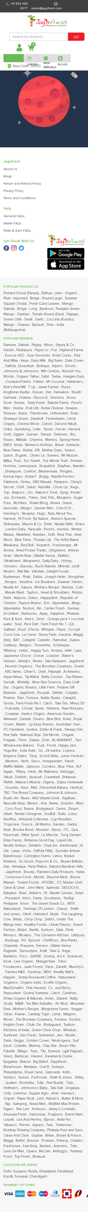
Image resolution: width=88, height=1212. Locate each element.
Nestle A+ (11, 587)
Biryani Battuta (72, 861)
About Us (10, 169)
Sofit (52, 534)
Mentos (51, 440)
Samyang (20, 1104)
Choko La (38, 455)
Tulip (41, 1083)
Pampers (61, 482)
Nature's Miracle (28, 782)
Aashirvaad (69, 845)
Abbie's (35, 893)
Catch (48, 703)
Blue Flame (12, 450)
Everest (54, 1051)
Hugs (41, 513)
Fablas (39, 381)
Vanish (9, 350)
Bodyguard (53, 1024)
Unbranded (59, 413)
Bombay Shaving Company (25, 1130)
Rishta (28, 450)
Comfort (30, 471)
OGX (20, 487)
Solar (74, 413)
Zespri (73, 808)
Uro (30, 492)
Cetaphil (29, 640)
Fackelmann (55, 418)
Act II (61, 956)
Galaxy (34, 740)
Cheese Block (28, 424)
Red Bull (27, 545)
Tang (33, 756)
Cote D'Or (64, 508)
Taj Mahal (32, 677)
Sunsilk (9, 682)
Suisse (24, 1077)
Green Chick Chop (46, 1030)
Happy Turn (40, 650)
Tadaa (56, 376)
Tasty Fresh (36, 403)
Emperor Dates (16, 756)
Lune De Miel (14, 1151)
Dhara (79, 524)
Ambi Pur (64, 1119)
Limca (58, 856)
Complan (12, 714)
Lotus (73, 814)
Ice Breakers (45, 582)
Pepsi (61, 629)
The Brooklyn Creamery (54, 666)
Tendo (48, 429)
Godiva (32, 729)
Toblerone (63, 1125)
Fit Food (25, 518)
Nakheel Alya (31, 735)
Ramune (10, 345)
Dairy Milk (39, 360)
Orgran (9, 1098)
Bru (73, 434)
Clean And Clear (17, 1135)
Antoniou (61, 1146)
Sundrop (35, 972)
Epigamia (11, 1061)
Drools (71, 366)
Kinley (26, 482)
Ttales (33, 497)
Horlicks (10, 466)
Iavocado (11, 508)
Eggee (19, 434)
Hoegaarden (52, 761)
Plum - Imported (16, 298)
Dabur (33, 598)
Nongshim (76, 577)
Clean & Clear (15, 887)
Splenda (53, 887)
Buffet (21, 1140)
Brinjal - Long (27, 309)
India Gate (28, 750)
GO (76, 37)
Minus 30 (77, 703)
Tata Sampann (56, 661)
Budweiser (12, 577)
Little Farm (47, 687)
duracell (35, 777)
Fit (46, 893)
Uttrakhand (12, 561)
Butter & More (72, 1098)
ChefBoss (51, 940)
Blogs (8, 176)
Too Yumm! (32, 461)
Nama (54, 803)
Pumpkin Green (68, 309)
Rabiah (24, 345)
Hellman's (11, 1088)
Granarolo (75, 956)
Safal (45, 376)
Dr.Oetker (11, 613)
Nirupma (28, 513)
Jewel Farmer (49, 387)
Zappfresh (59, 1061)
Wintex (77, 529)
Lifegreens (57, 550)
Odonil (47, 424)
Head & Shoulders (55, 592)
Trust (41, 745)
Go (41, 750)
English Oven (14, 1024)
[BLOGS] (62, 58)
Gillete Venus (61, 946)
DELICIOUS (71, 887)
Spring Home (70, 440)
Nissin (57, 830)
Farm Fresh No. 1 (54, 624)
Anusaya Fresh (16, 1114)
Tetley (79, 1077)
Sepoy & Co (65, 345)
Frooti (52, 745)
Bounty (29, 872)
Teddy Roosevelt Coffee (37, 977)
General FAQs (14, 216)
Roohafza (27, 1083)
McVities (20, 503)
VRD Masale (43, 482)
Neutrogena (61, 1040)
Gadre (72, 824)
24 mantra (53, 750)
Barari (60, 445)
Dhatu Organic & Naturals (24, 998)
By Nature (41, 518)
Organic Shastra (24, 687)
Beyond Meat (58, 877)
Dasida (26, 719)
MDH (48, 972)
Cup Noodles (62, 819)
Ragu (74, 487)
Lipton (9, 455)
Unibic (24, 650)
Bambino (11, 956)
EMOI (8, 445)
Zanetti (61, 967)
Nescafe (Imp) (15, 803)
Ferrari (61, 429)
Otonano (11, 566)
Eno (47, 603)
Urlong (66, 561)
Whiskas (70, 1030)
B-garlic (21, 455)
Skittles (64, 556)
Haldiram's (75, 381)
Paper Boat (26, 1098)
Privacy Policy (13, 191)
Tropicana (12, 824)
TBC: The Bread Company (24, 793)
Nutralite (45, 487)
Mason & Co (32, 524)
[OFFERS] (32, 58)
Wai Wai (23, 571)
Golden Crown (38, 1040)
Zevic (41, 619)
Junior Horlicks (72, 756)
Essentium (26, 366)
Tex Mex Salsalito (40, 1003)
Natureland (12, 909)
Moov (49, 345)
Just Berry (63, 988)
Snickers (57, 397)
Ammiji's (24, 661)
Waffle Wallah (14, 766)
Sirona (9, 703)
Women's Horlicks (39, 445)
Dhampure (13, 471)
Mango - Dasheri (17, 314)
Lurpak (9, 1119)
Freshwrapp (62, 545)
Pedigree (11, 903)
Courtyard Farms (18, 381)
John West (36, 887)
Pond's (49, 529)
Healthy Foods (36, 924)
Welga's (25, 645)
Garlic (40, 319)
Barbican (22, 1056)
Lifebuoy (77, 935)
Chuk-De (51, 845)
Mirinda (64, 566)
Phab (27, 577)
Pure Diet (31, 624)
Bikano (33, 803)
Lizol (41, 1098)
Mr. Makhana (48, 771)
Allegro (26, 508)
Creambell (52, 777)
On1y (8, 1093)
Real (7, 830)
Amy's (30, 619)
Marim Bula (23, 556)
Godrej (49, 956)
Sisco (36, 761)
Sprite (40, 708)
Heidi (32, 771)
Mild (34, 787)
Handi (70, 761)
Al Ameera (71, 671)
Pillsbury (10, 650)
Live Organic (24, 961)
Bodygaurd (45, 808)
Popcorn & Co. (47, 861)
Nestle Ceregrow (28, 814)
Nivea (26, 798)
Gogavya (72, 1088)
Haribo (77, 582)
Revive (20, 403)
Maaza (9, 534)
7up (7, 492)
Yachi (25, 761)
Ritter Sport (31, 835)
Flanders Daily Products (55, 872)
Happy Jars (67, 745)
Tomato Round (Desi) (48, 314)
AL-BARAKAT (62, 740)
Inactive (63, 529)
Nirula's (10, 571)
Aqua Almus (13, 677)
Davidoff (37, 418)
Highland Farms (71, 350)
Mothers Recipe (47, 587)
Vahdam (38, 571)
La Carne (29, 634)
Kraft (44, 951)
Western (12, 761)
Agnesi (38, 1125)
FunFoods (39, 1077)
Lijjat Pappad (73, 1051)
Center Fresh (54, 608)
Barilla (35, 930)
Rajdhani (69, 798)
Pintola (77, 592)
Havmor (37, 1056)
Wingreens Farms (55, 1009)
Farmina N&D (15, 972)
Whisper (48, 629)
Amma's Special (63, 518)
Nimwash (11, 719)
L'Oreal (27, 708)
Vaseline (26, 582)
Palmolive (60, 640)
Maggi (9, 1140)
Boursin (33, 1140)
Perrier (25, 1125)
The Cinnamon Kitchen (52, 935)
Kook (8, 961)
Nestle (70, 1035)
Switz (62, 814)
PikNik (9, 782)
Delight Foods (58, 571)
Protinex (48, 1140)
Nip (8, 1104)
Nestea (46, 1146)
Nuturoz (20, 598)
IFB (38, 450)
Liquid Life (65, 840)
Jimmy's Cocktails (62, 1109)
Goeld (79, 666)
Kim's (27, 898)
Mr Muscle (70, 455)
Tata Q (55, 951)
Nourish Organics (19, 666)
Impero (58, 366)
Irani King (30, 1146)
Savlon (70, 450)
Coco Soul (13, 808)
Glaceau (27, 566)
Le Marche (50, 835)
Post (18, 461)
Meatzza (31, 1067)
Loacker (53, 656)
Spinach (38, 325)
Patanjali (55, 671)
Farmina (61, 1019)
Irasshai (65, 634)
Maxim (21, 724)
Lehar (57, 1014)
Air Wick (62, 1003)
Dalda (38, 577)
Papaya (73, 314)
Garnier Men (44, 508)
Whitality (24, 682)
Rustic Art (11, 798)
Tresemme (42, 645)
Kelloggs (68, 771)
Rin (39, 608)
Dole (46, 740)
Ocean (39, 656)
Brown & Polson (69, 1135)
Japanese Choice (18, 656)
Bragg (44, 476)
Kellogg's (60, 1151)
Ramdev (39, 534)
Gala (60, 930)
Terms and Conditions (20, 198)
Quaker (11, 1083)
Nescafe (35, 529)
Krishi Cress (62, 355)
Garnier (33, 434)
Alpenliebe (12, 608)
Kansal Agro (13, 476)
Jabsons (33, 766)
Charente (11, 946)
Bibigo (23, 1051)
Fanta (37, 898)
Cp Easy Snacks (41, 724)
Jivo (60, 1035)
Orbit (42, 671)
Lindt (76, 566)
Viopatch (43, 545)
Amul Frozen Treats (31, 550)
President (13, 898)
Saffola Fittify (44, 851)
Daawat (64, 582)
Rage (66, 951)
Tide (74, 1146)
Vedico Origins (33, 714)
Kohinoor (39, 1109)
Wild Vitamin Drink (46, 798)
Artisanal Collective (34, 819)
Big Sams (56, 360)
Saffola (11, 366)
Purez (66, 387)
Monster (43, 830)
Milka (8, 461)
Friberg (63, 1140)
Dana (49, 967)
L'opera (69, 750)
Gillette (58, 693)
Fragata (10, 740)
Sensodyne (28, 951)
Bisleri (23, 930)
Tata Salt (57, 1088)
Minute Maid (15, 592)
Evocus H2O (15, 355)
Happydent (49, 598)
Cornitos (49, 766)
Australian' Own (68, 724)
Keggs (19, 1040)
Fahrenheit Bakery (54, 787)
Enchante (19, 497)
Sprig (64, 492)
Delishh (21, 777)
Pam (21, 698)
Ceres (61, 808)
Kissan (38, 392)
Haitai (80, 872)
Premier (77, 461)
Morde (9, 376)
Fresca (27, 824)
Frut (54, 350)
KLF (79, 766)
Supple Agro (39, 1093)
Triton (22, 740)
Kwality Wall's (64, 972)
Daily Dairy (50, 561)
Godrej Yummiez (36, 993)
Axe (7, 866)
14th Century (50, 371)
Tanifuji (69, 898)
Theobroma (39, 413)
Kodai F (31, 476)
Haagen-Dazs (73, 376)
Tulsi (70, 1083)
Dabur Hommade (70, 782)
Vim (49, 392)
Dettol (50, 919)
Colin (79, 587)
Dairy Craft (71, 682)
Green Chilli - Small (18, 319)
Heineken (62, 392)
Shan (23, 893)
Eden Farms (13, 840)
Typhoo (33, 592)
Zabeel (62, 998)
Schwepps (62, 645)
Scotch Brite (49, 756)
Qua (75, 830)
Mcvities (25, 935)
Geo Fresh (28, 1035)
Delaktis (35, 845)
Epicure (34, 940)
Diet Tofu (48, 497)
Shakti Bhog (39, 503)
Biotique (43, 366)
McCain (45, 1151)
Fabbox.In (11, 482)
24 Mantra (43, 824)
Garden (59, 824)
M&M (19, 1003)
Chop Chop (33, 919)
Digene (49, 782)
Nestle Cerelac (62, 893)
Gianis (67, 503)
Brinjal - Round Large (46, 298)
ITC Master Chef (70, 882)
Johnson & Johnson (62, 793)
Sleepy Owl (74, 729)
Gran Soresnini (39, 355)
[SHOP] (14, 58)
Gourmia (12, 787)
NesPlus (10, 819)
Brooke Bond (23, 830)
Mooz (8, 540)
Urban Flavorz (60, 924)
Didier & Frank (51, 729)
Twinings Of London (39, 909)
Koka (67, 719)
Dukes (75, 640)
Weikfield (23, 534)
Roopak (43, 693)
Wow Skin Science (47, 682)
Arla (44, 803)
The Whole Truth (55, 461)
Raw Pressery (72, 708)
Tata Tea (62, 703)
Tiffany (20, 771)
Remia (55, 503)
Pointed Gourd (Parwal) (22, 293)
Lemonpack (28, 466)
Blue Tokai (23, 540)
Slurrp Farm (48, 634)
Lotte (37, 429)
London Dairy (16, 529)
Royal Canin (34, 1072)
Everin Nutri (74, 1114)
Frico (23, 956)
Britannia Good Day (39, 840)
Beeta (38, 661)
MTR (72, 903)
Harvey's (68, 1093)
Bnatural (39, 1156)
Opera (31, 1151)
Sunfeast (11, 1035)
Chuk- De (34, 1024)
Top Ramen (74, 677)
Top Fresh (22, 1156)
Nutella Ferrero (63, 476)
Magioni (70, 1014)
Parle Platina (38, 866)
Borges (11, 582)
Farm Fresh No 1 (29, 703)
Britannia (69, 777)
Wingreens (32, 561)
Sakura (27, 587)
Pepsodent (13, 993)
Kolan (50, 998)
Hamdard (41, 914)
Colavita (20, 1046)
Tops (34, 1051)
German (73, 608)
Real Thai (65, 534)
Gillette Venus (45, 556)
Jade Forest (34, 967)
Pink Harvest (36, 988)
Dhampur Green (16, 418)
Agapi (9, 771)
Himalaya (19, 866)
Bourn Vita (67, 1046)
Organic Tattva (28, 376)
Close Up (61, 487)
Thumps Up (42, 540)
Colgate (72, 693)
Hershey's (12, 513)
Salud (31, 487)
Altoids (39, 877)
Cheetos (36, 440)
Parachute (12, 835)
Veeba (18, 408)
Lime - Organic (66, 293)
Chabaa (25, 397)
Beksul (25, 1061)
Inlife (69, 650)
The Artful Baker (67, 540)
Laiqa (16, 851)
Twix (50, 1125)
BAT (17, 640)
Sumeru (53, 455)
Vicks (27, 851)
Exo (7, 687)
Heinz (8, 1056)
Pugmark (11, 951)
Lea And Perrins (29, 1119)
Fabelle (10, 1051)
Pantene (53, 708)
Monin (9, 1019)
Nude (55, 914)
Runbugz (12, 940)
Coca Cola (12, 634)
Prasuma (27, 946)
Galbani (10, 629)
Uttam (8, 814)
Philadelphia (13, 1072)
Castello (44, 640)
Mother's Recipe (26, 1009)
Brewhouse (13, 1067)
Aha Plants (69, 940)
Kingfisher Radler (17, 392)
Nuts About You (60, 513)
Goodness (53, 898)
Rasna (29, 808)
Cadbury (11, 645)
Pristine (10, 698)
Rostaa (57, 650)
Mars (80, 803)
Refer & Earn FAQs (17, 230)
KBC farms (13, 671)
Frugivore (56, 1114)
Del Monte (51, 735)
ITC (67, 830)
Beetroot (47, 309)
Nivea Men (38, 1104)
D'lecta (34, 629)
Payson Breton (30, 603)
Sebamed (47, 1035)
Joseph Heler (56, 577)
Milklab (22, 440)
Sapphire (57, 613)
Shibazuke (12, 524)
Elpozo (49, 1119)
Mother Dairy (52, 450)
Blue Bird (54, 719)
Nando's (53, 1098)
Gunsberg (23, 429)
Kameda (73, 445)
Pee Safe (11, 735)
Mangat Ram (46, 961)
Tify (43, 1051)
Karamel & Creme (59, 1056)
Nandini (78, 466)
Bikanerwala (48, 471)
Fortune (32, 698)
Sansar (46, 434)
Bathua (47, 293)
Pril (24, 940)
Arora (71, 397)
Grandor (67, 803)
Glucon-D (41, 397)
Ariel (55, 1093)
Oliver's (30, 671)
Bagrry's (19, 492)
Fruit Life (33, 408)
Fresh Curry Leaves (45, 303)
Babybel (10, 893)
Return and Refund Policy (22, 183)
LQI (72, 624)
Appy (44, 613)
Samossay (37, 1114)
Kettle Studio (51, 698)
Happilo (10, 977)
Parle (8, 598)
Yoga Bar (11, 750)
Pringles (66, 471)
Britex (50, 1135)
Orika (8, 429)
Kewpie (72, 408)
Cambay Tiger (39, 1014)
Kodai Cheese (52, 408)
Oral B (44, 1067)
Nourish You (71, 371)
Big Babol (41, 1061)
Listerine (20, 1093)
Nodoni (29, 608)
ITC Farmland (14, 729)
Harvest (10, 518)
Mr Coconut (55, 381)
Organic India (31, 982)
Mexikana (11, 545)
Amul (25, 787)
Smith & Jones (61, 1077)
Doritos (75, 1019)
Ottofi (27, 914)
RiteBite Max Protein (64, 1104)
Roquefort (47, 466)
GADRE (36, 956)
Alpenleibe (61, 603)
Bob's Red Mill (15, 387)
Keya (25, 360)
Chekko (77, 1140)
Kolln (67, 1072)
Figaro (9, 1109)
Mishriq (35, 1046)
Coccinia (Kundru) (60, 319)
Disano (39, 719)
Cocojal (74, 629)
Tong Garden (71, 835)
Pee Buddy (55, 1083)
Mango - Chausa (17, 325)
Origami (68, 735)
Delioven (61, 434)
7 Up (32, 387)
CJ (50, 988)
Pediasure (24, 350)
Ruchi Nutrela (46, 566)
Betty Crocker (53, 677)
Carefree (69, 993)
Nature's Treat (46, 492)
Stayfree (64, 466)
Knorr (25, 903)
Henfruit (76, 787)
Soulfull (50, 814)
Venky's (10, 1077)
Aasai (23, 413)
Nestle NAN (63, 524)
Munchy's (76, 967)
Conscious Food (18, 877)
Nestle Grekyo (15, 845)
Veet (78, 534)
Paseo (9, 440)
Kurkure (47, 930)
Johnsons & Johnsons (21, 371)
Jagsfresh (76, 661)
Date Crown (74, 360)
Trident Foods (28, 882)
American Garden (61, 714)
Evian (80, 893)
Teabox (69, 1024)
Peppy (37, 345)
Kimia (18, 445)
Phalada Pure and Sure (65, 1130)
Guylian (37, 1135)
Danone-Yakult (66, 424)
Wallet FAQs (12, 223)
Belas (18, 919)
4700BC (48, 882)
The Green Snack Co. (48, 903)
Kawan (20, 1014)
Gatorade (53, 1072)
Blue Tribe (66, 766)
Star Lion (23, 1109)
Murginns (64, 497)
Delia (8, 1040)
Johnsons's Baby (34, 1088)
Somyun (58, 1067)
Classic (63, 909)
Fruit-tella (12, 708)
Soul (19, 624)
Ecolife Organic (56, 982)
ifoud (22, 629)
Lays (78, 650)
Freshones (12, 1146)
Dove (8, 403)
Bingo (77, 603)
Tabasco (11, 1125)
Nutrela (68, 587)
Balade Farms (59, 403)
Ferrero (42, 946)
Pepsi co (42, 350)
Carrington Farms (37, 856)
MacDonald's (14, 988)
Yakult (8, 777)
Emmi (48, 524)
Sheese (10, 413)
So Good (26, 861)
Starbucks (29, 613)
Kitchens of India (17, 1030)
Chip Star (50, 1046)
